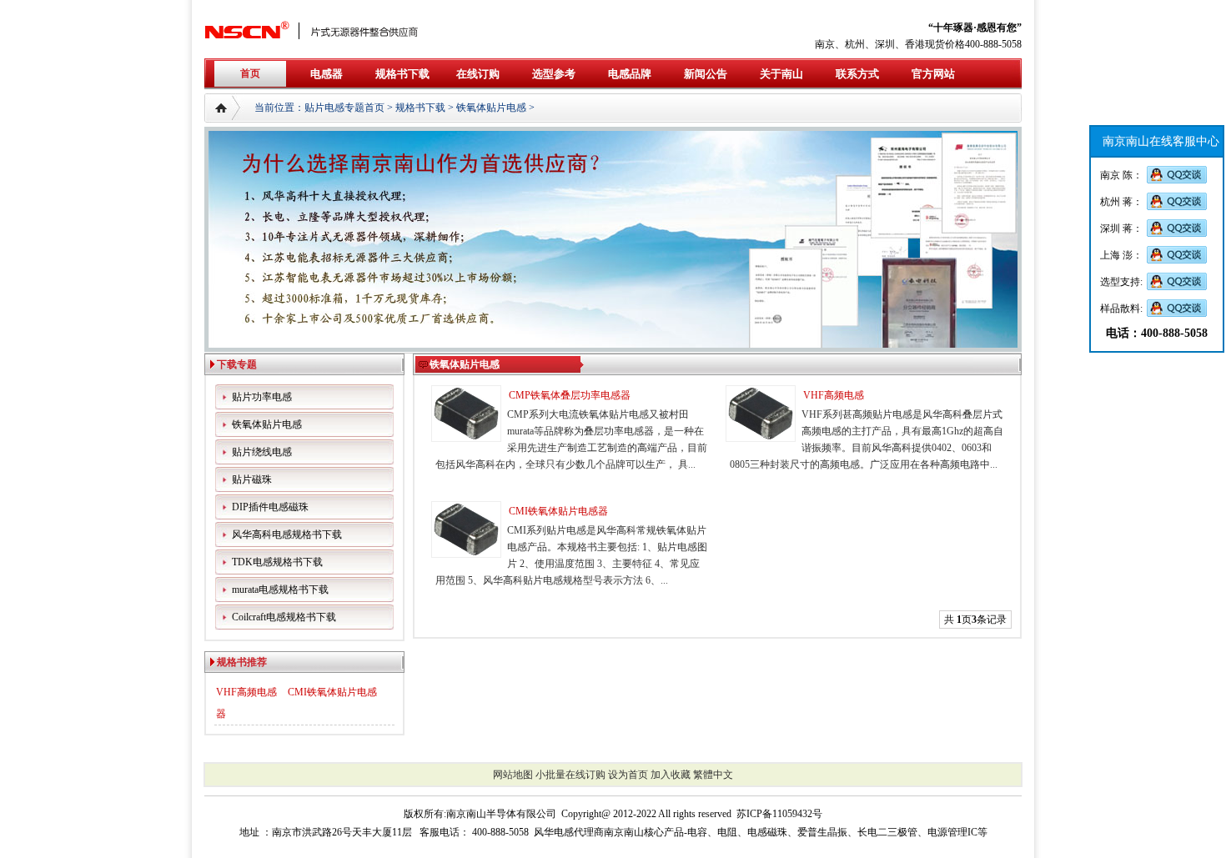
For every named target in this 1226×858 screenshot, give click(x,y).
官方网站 (933, 74)
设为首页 (628, 774)
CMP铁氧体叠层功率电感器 (570, 395)
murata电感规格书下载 (280, 589)
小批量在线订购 (570, 774)
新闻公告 (705, 74)
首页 (250, 73)
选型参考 (553, 74)
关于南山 (781, 74)
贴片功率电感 (262, 397)
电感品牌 (629, 74)
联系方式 (857, 74)
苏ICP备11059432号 (779, 814)
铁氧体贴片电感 (491, 107)
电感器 (326, 74)
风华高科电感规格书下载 (287, 534)
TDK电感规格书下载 (277, 562)
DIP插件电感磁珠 (270, 507)
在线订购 (478, 74)
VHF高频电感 (246, 692)
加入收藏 (671, 774)
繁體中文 (713, 774)
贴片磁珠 (252, 479)
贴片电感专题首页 (344, 107)
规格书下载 (402, 74)
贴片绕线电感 (262, 452)
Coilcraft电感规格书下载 (284, 617)
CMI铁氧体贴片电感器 (558, 511)
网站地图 (513, 774)
